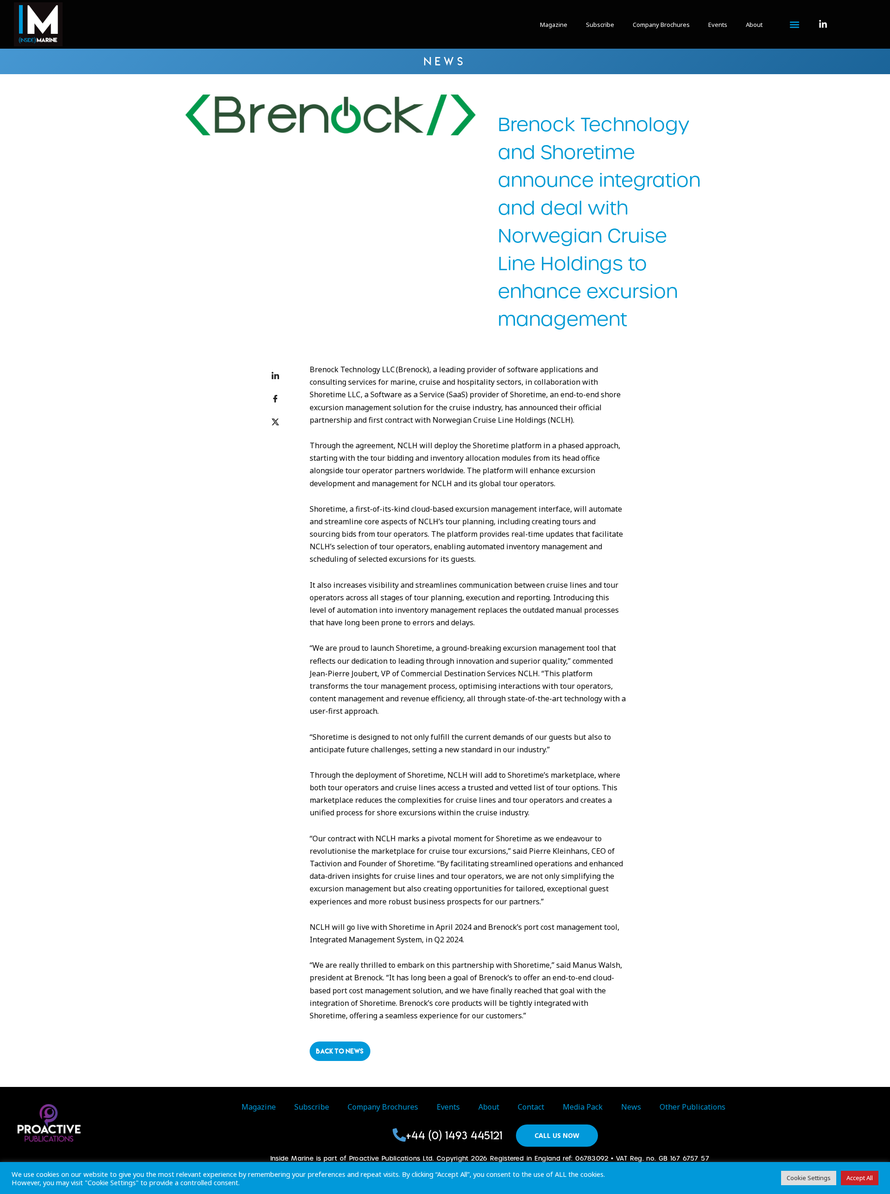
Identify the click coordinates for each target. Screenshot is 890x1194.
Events (717, 24)
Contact (531, 1107)
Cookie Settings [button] (809, 1178)
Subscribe (600, 24)
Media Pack (583, 1107)
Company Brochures (661, 24)
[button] (794, 24)
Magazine (553, 24)
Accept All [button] (859, 1178)
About (754, 24)
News (631, 1107)
